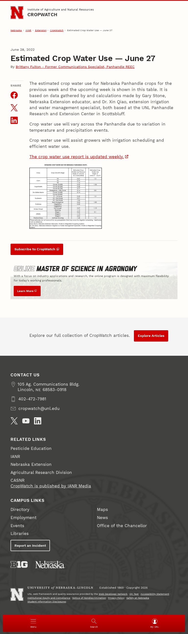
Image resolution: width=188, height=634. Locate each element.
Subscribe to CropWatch (34, 249)
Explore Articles (151, 336)
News (102, 517)
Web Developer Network (113, 594)
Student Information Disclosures (46, 601)
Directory (20, 509)
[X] (14, 421)
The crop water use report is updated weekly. (76, 156)
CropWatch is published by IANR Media (51, 486)
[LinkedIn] (37, 421)
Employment (23, 517)
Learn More (25, 291)
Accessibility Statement (155, 594)
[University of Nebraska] (50, 564)
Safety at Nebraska (137, 597)
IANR (28, 30)
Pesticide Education (31, 448)
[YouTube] (26, 421)
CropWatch (42, 14)
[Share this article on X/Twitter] (14, 108)
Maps (102, 509)
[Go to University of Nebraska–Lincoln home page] (17, 12)
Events (17, 525)
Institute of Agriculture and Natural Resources (60, 9)
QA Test (134, 594)
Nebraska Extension (31, 464)
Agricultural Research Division (41, 472)
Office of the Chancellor (122, 525)
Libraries (20, 533)
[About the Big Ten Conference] (19, 564)
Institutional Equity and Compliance (48, 597)
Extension (41, 30)
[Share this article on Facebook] (14, 95)
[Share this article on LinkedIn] (14, 120)
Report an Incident (30, 545)
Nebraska (16, 30)
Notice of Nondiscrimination (89, 597)
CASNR (17, 480)
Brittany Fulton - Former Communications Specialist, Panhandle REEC (75, 67)
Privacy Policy (116, 597)
